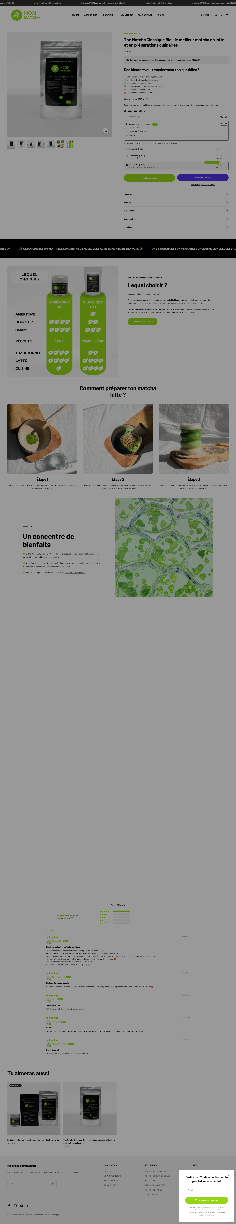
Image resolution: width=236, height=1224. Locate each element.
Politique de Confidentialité (215, 1212)
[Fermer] (229, 1175)
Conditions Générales (207, 1215)
